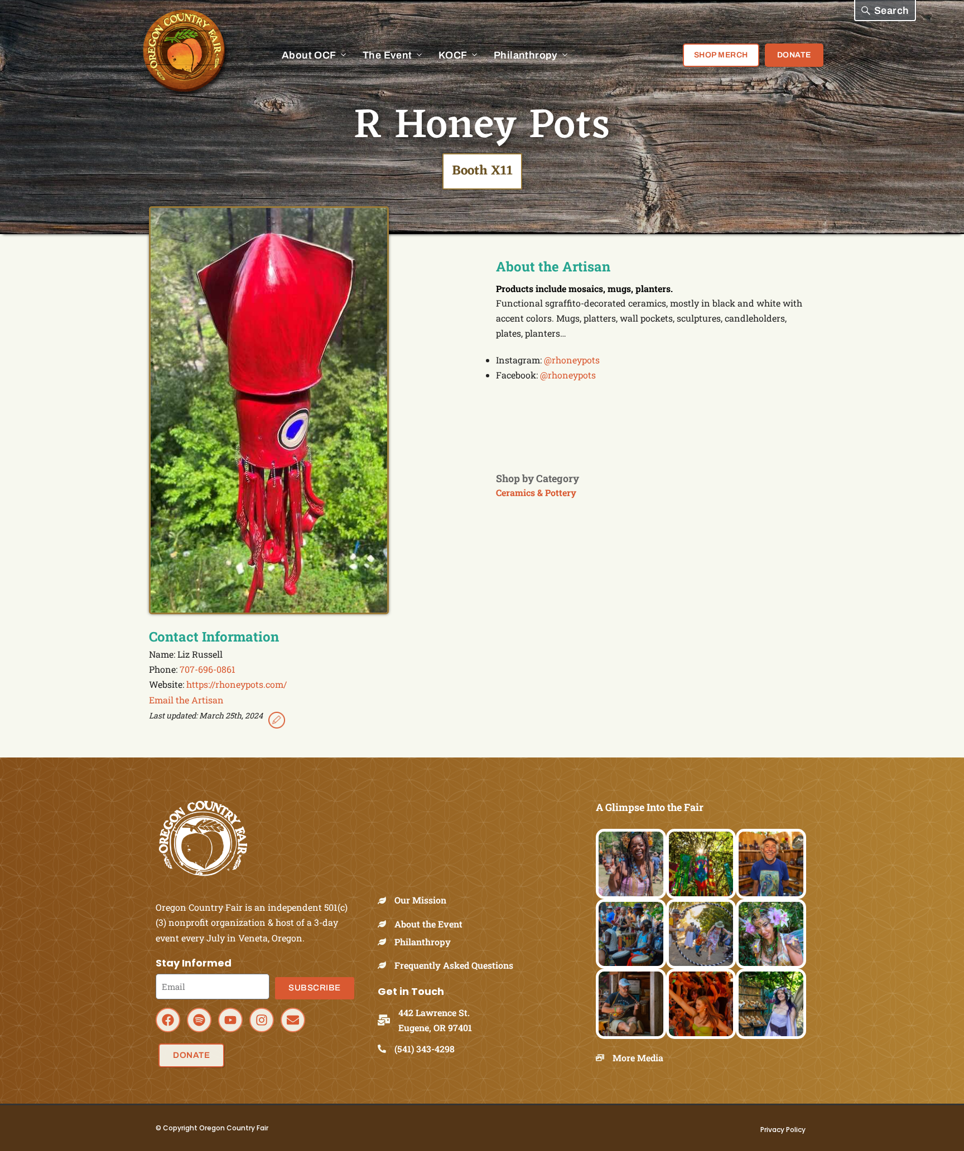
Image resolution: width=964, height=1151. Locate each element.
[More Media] (604, 1057)
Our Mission (420, 900)
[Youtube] (230, 1020)
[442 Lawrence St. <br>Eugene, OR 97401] (388, 1020)
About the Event (428, 924)
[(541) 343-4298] (386, 1049)
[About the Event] (386, 924)
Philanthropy (422, 942)
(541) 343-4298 (424, 1049)
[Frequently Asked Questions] (386, 965)
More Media (638, 1057)
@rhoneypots (572, 360)
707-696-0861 (207, 669)
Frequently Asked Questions (453, 965)
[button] (885, 10)
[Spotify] (199, 1020)
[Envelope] (293, 1020)
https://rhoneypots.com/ (236, 684)
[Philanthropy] (386, 942)
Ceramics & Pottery (536, 492)
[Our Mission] (386, 900)
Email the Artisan (186, 700)
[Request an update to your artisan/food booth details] (276, 722)
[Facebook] (168, 1020)
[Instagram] (261, 1020)
